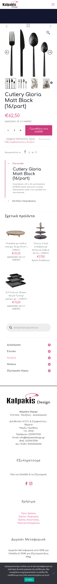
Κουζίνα (30, 142)
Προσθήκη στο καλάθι (38, 130)
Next (51, 82)
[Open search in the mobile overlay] (28, 327)
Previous (5, 82)
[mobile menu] (53, 4)
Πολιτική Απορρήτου (28, 523)
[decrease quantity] (8, 130)
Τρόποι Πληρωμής (29, 516)
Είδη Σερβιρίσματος (15, 142)
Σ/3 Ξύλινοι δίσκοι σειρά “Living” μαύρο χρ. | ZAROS (16, 295)
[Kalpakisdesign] (10, 4)
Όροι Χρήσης (28, 513)
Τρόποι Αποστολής (28, 520)
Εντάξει (29, 579)
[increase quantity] (20, 130)
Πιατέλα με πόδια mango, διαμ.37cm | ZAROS (16, 247)
